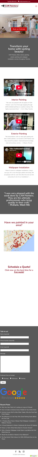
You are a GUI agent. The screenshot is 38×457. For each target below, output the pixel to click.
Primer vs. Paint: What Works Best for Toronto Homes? (17, 428)
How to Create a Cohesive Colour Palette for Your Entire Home (19, 410)
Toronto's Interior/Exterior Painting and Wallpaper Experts (19, 23)
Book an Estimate (19, 29)
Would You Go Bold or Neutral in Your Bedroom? (15, 434)
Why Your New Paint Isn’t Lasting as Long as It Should (17, 407)
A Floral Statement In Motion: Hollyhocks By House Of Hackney (19, 425)
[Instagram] (23, 452)
